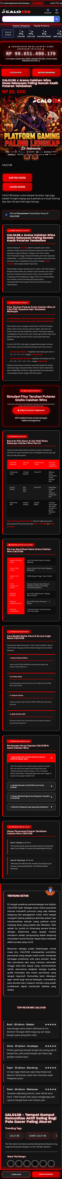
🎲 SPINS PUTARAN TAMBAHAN (31, 410)
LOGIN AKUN (15, 72)
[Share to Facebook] (18, 1163)
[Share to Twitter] (10, 1163)
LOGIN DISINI (17, 186)
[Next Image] (59, 127)
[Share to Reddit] (43, 1163)
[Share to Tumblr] (51, 1163)
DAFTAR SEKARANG (46, 72)
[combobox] (28, 19)
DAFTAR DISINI (17, 177)
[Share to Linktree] (27, 1163)
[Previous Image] (2, 127)
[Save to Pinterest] (35, 1163)
